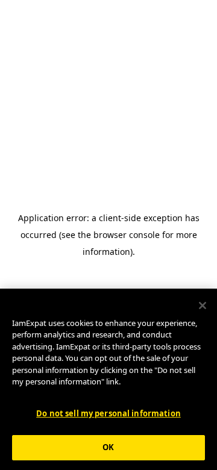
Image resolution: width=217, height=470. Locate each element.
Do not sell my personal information (108, 413)
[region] (108, 379)
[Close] (202, 305)
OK (108, 447)
